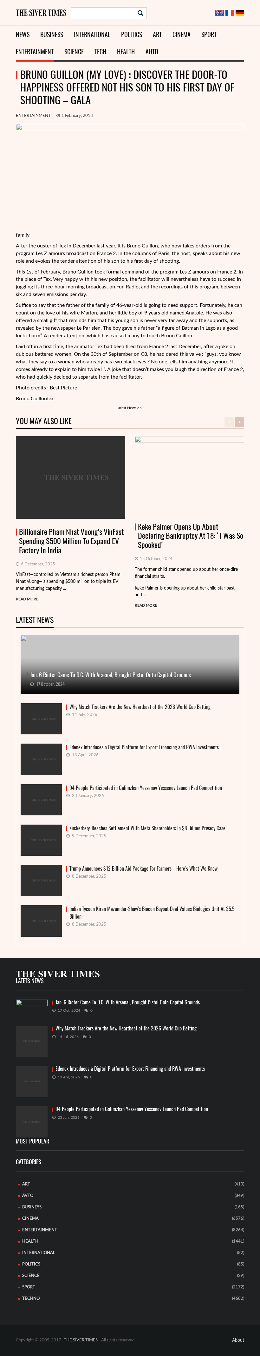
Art (157, 34)
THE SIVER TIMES (81, 1340)
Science (74, 51)
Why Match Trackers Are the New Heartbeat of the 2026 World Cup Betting (140, 707)
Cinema (181, 34)
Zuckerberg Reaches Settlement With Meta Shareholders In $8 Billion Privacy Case (147, 828)
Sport (209, 34)
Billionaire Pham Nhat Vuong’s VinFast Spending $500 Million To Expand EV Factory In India (71, 541)
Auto (152, 51)
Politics (131, 34)
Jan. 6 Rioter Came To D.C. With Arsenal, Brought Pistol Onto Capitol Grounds (127, 1002)
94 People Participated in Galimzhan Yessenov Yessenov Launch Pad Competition (145, 788)
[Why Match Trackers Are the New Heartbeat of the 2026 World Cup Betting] (32, 1041)
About (238, 1340)
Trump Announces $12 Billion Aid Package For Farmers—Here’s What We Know (143, 868)
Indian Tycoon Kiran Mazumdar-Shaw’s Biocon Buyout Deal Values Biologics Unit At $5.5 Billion (152, 913)
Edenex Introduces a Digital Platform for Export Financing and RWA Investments (144, 747)
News (22, 34)
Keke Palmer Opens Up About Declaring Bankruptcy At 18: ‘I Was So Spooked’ (190, 536)
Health (126, 51)
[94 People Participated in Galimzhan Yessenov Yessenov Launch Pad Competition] (32, 1121)
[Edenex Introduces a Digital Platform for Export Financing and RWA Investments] (32, 1081)
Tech (100, 51)
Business (51, 34)
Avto (27, 1196)
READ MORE (27, 599)
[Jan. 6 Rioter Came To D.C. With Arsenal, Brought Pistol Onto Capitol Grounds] (32, 1008)
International (92, 34)
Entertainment (35, 51)
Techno (31, 1299)
